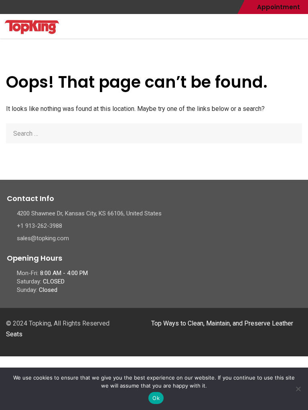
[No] (298, 389)
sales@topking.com (43, 238)
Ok (156, 398)
